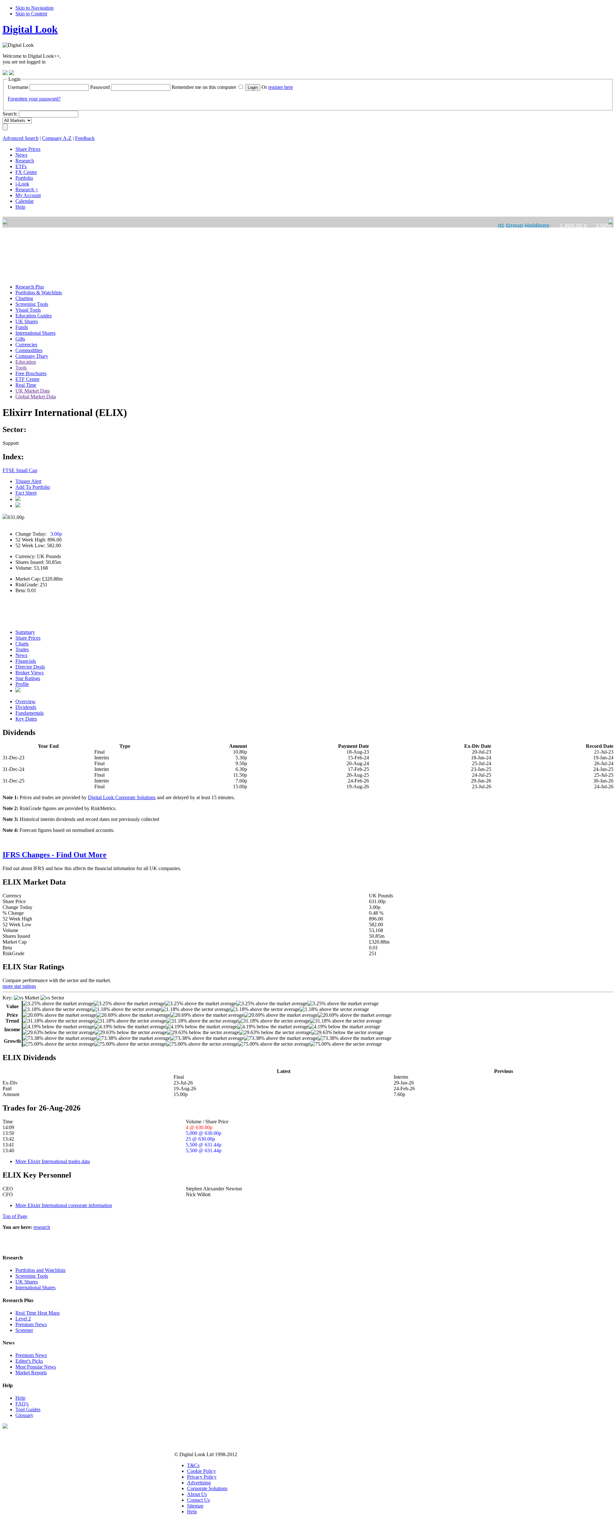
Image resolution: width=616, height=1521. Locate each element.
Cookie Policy (201, 1471)
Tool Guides (27, 1409)
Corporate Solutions (207, 1488)
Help (20, 1398)
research (41, 1227)
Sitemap (195, 1505)
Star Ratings (27, 678)
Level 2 (23, 1318)
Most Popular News (35, 1367)
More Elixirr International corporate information (63, 1205)
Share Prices (27, 638)
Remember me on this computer (204, 87)
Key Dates (26, 719)
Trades (22, 649)
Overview (25, 701)
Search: (10, 114)
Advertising (199, 1482)
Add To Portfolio (32, 487)
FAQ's (22, 1403)
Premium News (31, 1324)
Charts (22, 643)
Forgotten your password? (34, 98)
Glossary (24, 1415)
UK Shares (26, 1281)
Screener (24, 1330)
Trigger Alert (28, 481)
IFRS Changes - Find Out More (55, 855)
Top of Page (15, 1216)
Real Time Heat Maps (37, 1313)
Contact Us (198, 1500)
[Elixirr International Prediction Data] (18, 690)
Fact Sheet (26, 493)
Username (18, 87)
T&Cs (193, 1465)
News (21, 655)
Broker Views (29, 672)
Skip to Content (31, 13)
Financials (25, 661)
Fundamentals (29, 713)
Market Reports (31, 1372)
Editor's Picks (29, 1361)
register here (280, 87)
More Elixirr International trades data (52, 1161)
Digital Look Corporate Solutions (122, 797)
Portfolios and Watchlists (40, 1270)
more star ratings (19, 986)
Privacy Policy (202, 1477)
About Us (197, 1494)
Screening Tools (31, 1276)
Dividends (25, 707)
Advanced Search (20, 138)
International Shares (35, 1287)
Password (100, 87)
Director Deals (30, 667)
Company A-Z (57, 138)
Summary (25, 632)
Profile (22, 684)
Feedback (85, 138)
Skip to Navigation (34, 8)
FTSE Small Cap (20, 470)
